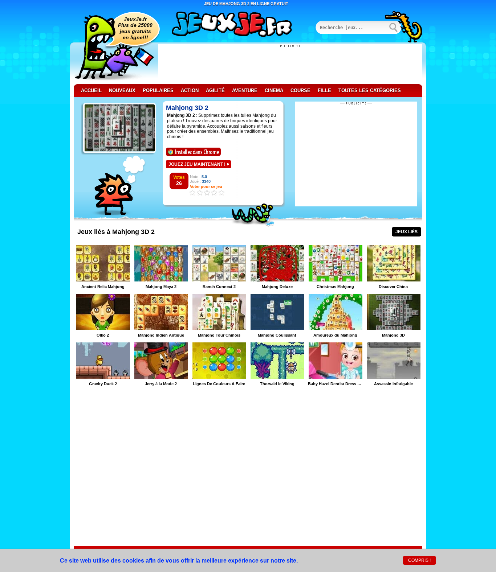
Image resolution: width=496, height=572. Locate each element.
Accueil (91, 90)
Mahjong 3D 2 (187, 107)
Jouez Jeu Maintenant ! (196, 164)
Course (300, 90)
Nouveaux (122, 90)
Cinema (274, 90)
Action (190, 90)
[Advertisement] (290, 64)
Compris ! (419, 560)
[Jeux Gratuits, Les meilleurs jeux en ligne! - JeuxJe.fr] (241, 25)
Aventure (244, 90)
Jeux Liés (406, 231)
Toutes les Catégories (369, 90)
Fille (324, 90)
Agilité (215, 90)
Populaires (158, 90)
